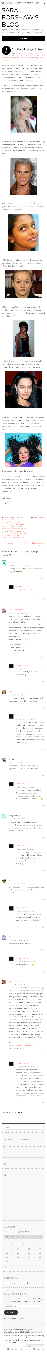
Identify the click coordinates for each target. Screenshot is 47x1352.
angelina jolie (15, 518)
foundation (6, 524)
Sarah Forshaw (22, 586)
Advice (22, 53)
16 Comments (39, 518)
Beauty (28, 53)
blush (23, 518)
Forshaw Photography (27, 55)
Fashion (15, 55)
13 (29, 1249)
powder (21, 531)
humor (39, 55)
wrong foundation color (15, 538)
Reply (43, 578)
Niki (10, 691)
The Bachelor (11, 535)
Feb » (12, 1267)
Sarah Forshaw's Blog (20, 17)
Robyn (11, 880)
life (43, 55)
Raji (10, 937)
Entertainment (37, 53)
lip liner (7, 526)
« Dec (6, 1267)
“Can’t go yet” (7, 543)
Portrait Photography (27, 58)
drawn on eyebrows (9, 520)
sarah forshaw (7, 533)
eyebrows (22, 520)
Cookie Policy (13, 1342)
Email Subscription (15, 1294)
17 (12, 1253)
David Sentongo (15, 610)
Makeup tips (12, 531)
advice (6, 518)
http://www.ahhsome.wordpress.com (23, 1045)
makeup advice (17, 526)
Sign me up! (11, 1312)
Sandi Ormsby (14, 981)
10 (12, 1249)
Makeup (5, 58)
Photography (14, 58)
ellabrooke (13, 562)
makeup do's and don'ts (11, 529)
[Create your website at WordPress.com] (23, 3)
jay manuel (20, 524)
